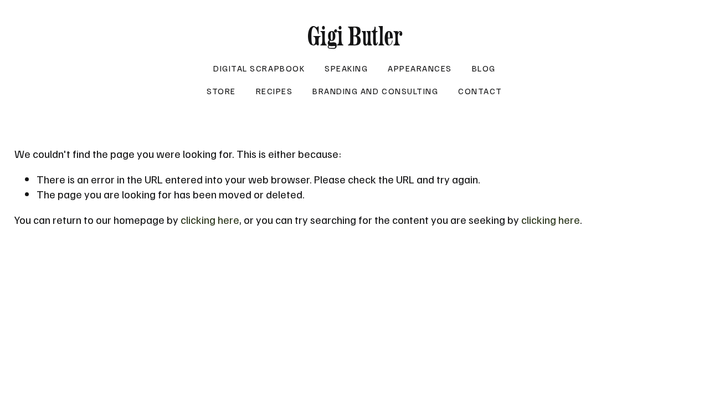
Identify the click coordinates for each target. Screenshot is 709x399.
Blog (484, 68)
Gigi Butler (355, 36)
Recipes (274, 90)
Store (221, 90)
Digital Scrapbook (259, 68)
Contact (480, 90)
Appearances (420, 68)
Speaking (346, 68)
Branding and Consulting (375, 90)
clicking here (210, 219)
